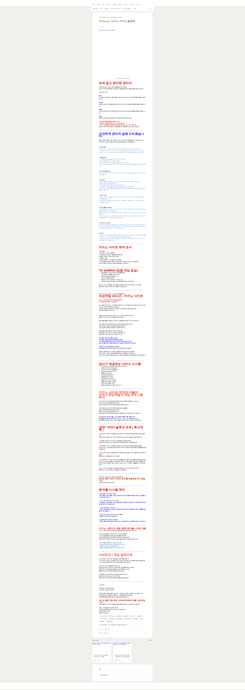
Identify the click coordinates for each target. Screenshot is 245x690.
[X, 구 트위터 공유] (102, 629)
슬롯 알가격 (132, 616)
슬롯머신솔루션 (120, 618)
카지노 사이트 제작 (115, 8)
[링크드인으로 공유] (105, 629)
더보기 (134, 8)
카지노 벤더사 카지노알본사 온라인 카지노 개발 (101, 656)
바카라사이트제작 (103, 618)
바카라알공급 (111, 616)
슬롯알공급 (135, 618)
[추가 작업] (145, 17)
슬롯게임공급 (111, 618)
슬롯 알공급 (119, 616)
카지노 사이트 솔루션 (126, 8)
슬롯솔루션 (102, 621)
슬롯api (141, 618)
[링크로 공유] (108, 629)
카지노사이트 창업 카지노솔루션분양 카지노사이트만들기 (122, 656)
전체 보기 (150, 640)
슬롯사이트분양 (128, 618)
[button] (120, 4)
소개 (101, 8)
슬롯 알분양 (139, 616)
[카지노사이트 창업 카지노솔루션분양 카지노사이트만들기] (122, 648)
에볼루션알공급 (109, 621)
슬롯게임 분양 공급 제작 (122, 624)
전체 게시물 (95, 8)
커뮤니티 (106, 8)
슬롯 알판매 (125, 616)
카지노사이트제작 (103, 616)
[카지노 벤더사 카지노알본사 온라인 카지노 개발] (102, 648)
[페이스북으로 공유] (99, 629)
